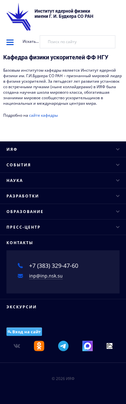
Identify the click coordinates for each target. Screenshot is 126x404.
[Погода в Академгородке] (109, 345)
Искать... (31, 41)
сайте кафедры (43, 115)
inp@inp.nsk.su (46, 276)
